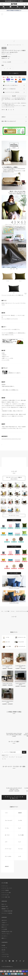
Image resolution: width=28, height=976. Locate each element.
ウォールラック (12, 757)
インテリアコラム (10, 8)
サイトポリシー (5, 936)
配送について (4, 927)
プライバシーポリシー (6, 933)
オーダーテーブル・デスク (7, 888)
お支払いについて (5, 924)
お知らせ (3, 117)
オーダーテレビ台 (5, 894)
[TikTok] (23, 961)
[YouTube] (13, 961)
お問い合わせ (4, 920)
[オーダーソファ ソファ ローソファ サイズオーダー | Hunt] (14, 779)
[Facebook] (8, 109)
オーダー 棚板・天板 (6, 897)
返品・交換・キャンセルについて (9, 121)
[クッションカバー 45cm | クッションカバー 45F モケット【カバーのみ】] (14, 724)
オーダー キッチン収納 (6, 892)
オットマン (4, 758)
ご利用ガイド (4, 922)
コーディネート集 (17, 8)
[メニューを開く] (2, 4)
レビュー (3, 952)
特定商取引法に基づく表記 (7, 931)
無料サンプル (24, 8)
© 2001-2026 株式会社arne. (7, 966)
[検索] (23, 4)
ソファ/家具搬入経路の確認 (7, 911)
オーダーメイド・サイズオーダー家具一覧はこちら (14, 797)
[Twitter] (11, 109)
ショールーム (4, 947)
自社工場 (3, 949)
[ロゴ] (14, 4)
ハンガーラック (5, 757)
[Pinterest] (13, 109)
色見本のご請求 (5, 906)
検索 (24, 752)
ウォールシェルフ (19, 757)
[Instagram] (2, 961)
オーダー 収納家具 (5, 890)
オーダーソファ (5, 885)
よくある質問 (4, 929)
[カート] (26, 4)
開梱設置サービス (5, 908)
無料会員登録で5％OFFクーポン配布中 (14, 1)
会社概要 (3, 945)
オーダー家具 (3, 8)
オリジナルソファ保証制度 (7, 913)
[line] (9, 961)
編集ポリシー (4, 938)
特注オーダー (4, 904)
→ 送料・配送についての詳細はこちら (10, 389)
